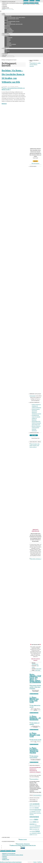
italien (36, 819)
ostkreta (31, 827)
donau (30, 811)
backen (31, 807)
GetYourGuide (32, 395)
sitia (38, 829)
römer (31, 829)
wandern (31, 834)
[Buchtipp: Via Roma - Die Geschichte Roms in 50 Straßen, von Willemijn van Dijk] (14, 89)
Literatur (16, 86)
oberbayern (37, 825)
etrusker (33, 811)
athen (31, 805)
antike (31, 804)
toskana (37, 831)
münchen (32, 824)
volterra (38, 833)
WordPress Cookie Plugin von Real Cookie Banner (11, 862)
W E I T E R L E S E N (34, 693)
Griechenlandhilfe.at (37, 795)
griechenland (34, 817)
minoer (37, 821)
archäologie (36, 804)
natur (36, 824)
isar (33, 819)
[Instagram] (31, 0)
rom (39, 827)
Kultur (13, 86)
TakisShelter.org (35, 664)
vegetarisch (34, 833)
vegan (30, 833)
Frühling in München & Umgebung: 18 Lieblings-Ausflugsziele (36, 406)
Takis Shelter (38, 668)
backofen (33, 807)
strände (31, 831)
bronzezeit (32, 809)
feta (36, 811)
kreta (34, 821)
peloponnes (35, 827)
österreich (35, 834)
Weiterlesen (4, 103)
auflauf (39, 805)
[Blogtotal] (22, 846)
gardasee (35, 813)
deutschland (37, 809)
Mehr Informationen (35, 163)
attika (33, 805)
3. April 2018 (4, 86)
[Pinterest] (37, 0)
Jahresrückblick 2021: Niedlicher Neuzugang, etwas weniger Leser (36, 423)
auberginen (35, 805)
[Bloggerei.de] (23, 843)
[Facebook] (25, 0)
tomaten (33, 831)
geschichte (32, 814)
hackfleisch (31, 819)
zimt (33, 834)
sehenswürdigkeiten (35, 829)
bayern (37, 807)
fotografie (38, 811)
